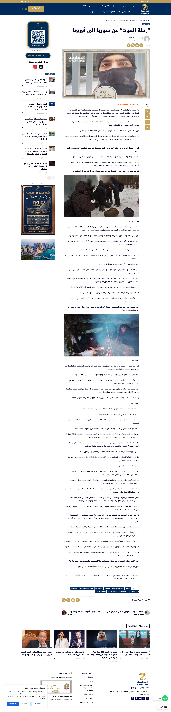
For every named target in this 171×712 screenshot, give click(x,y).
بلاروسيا (74, 588)
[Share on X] (141, 45)
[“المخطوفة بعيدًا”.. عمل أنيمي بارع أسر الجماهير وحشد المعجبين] (134, 639)
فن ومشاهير (80, 647)
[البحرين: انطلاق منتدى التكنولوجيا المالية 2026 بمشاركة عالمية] (52, 104)
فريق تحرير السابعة (134, 37)
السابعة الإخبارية (118, 588)
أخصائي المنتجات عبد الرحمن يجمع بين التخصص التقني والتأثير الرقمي (36, 121)
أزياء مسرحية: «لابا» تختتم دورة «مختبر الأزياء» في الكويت (34, 93)
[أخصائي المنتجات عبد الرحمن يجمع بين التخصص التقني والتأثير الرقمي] (52, 119)
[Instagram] (35, 1)
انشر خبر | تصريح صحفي (36, 9)
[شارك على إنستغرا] (35, 67)
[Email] (137, 45)
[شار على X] (41, 67)
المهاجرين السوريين (86, 588)
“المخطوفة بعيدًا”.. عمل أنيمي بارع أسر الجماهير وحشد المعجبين (135, 653)
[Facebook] (22, 1)
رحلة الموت (135, 591)
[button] (26, 9)
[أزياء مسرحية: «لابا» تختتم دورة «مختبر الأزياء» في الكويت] (52, 91)
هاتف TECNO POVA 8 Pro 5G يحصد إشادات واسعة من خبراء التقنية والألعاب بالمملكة (35, 151)
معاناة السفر (112, 591)
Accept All (12, 703)
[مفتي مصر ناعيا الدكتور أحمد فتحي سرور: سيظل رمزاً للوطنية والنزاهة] (36, 639)
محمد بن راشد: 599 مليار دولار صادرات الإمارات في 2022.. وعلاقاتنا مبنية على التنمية (102, 654)
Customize (37, 703)
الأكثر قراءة (146, 24)
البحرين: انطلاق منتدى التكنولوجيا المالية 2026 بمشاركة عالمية (37, 106)
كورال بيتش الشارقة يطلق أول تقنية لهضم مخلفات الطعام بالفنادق (34, 136)
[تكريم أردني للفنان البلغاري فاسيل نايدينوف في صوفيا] (52, 79)
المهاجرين (99, 588)
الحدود (128, 588)
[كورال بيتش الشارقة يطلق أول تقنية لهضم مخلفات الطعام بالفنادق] (52, 134)
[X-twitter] (32, 1)
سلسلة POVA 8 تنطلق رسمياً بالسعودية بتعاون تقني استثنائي (35, 166)
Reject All (24, 703)
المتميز (107, 588)
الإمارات (114, 647)
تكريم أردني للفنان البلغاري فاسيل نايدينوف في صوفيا (36, 81)
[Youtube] (28, 1)
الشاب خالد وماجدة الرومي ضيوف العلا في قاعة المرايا (70, 653)
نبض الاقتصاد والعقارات (105, 647)
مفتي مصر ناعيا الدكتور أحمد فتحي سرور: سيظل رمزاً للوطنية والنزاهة (36, 653)
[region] (26, 696)
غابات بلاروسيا (124, 591)
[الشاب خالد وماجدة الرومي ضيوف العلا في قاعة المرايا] (69, 639)
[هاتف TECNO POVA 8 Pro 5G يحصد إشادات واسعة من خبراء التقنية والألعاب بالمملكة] (52, 148)
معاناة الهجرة (101, 591)
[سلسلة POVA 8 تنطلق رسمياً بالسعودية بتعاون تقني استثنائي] (52, 163)
